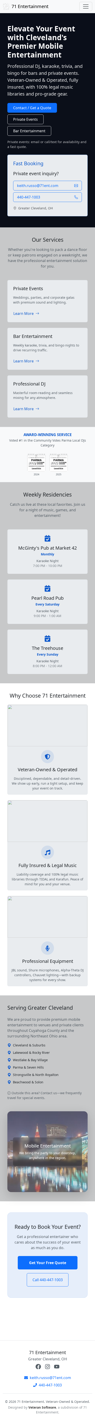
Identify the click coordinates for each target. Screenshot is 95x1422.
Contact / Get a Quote (32, 107)
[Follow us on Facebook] (38, 1367)
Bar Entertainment (29, 130)
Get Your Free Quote (47, 1262)
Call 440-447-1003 (48, 1279)
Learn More (24, 313)
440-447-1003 (50, 1385)
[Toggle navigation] (85, 6)
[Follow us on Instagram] (47, 1367)
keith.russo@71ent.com (50, 1377)
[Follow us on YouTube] (56, 1367)
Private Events (25, 119)
